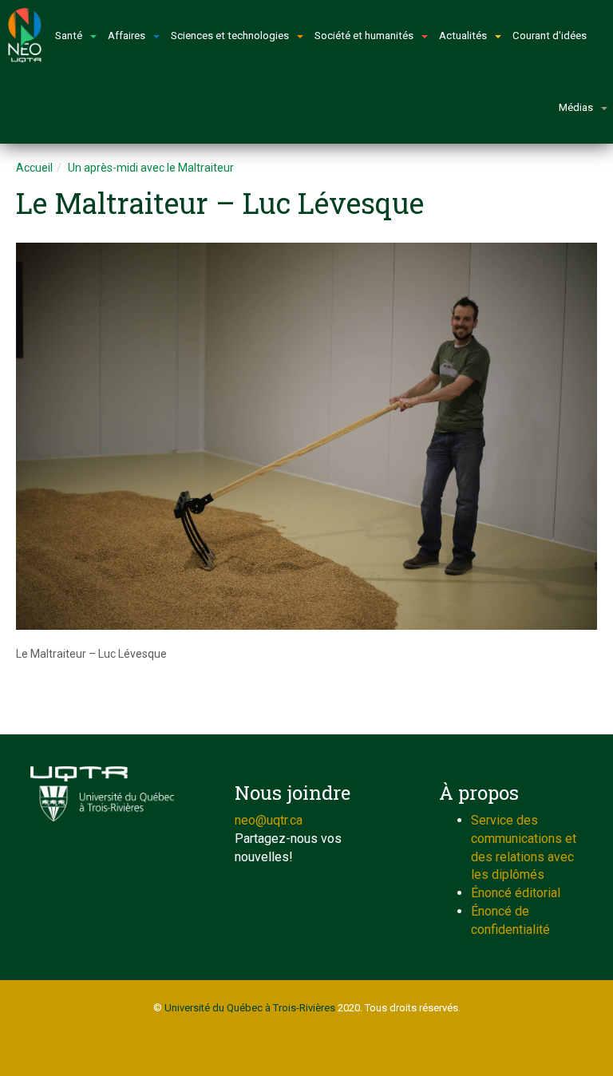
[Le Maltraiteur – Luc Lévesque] (306, 436)
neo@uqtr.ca (269, 820)
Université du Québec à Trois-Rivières (249, 1008)
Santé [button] (68, 36)
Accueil (34, 167)
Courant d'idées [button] (549, 36)
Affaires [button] (126, 36)
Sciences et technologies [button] (230, 36)
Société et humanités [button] (363, 36)
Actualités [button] (463, 36)
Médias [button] (576, 107)
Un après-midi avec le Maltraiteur (151, 167)
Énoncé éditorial (515, 892)
